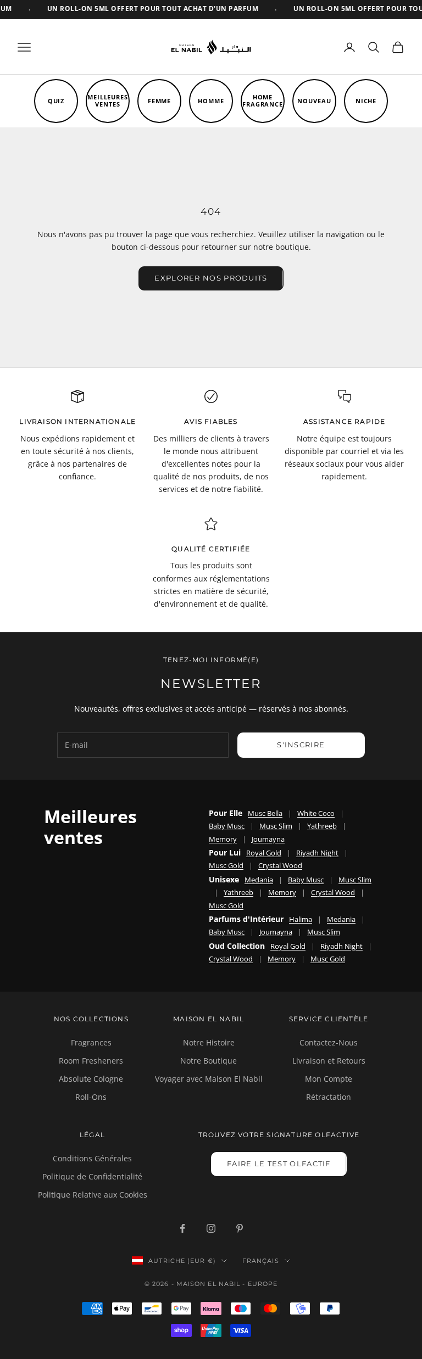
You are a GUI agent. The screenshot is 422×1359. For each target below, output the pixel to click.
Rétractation (328, 1097)
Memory (223, 839)
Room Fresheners (91, 1060)
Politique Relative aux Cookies (92, 1194)
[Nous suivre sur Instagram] (211, 1228)
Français (260, 1261)
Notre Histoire (209, 1042)
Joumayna (268, 839)
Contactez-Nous (328, 1042)
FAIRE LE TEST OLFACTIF (279, 1163)
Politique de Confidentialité (92, 1176)
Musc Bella (265, 813)
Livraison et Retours (328, 1060)
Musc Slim (275, 826)
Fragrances (91, 1042)
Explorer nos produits (210, 277)
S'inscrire (301, 744)
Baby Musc (227, 826)
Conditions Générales (92, 1158)
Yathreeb (322, 826)
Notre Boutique (208, 1060)
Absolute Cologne (91, 1078)
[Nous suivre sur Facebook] (182, 1228)
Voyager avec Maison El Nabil (209, 1078)
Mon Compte (328, 1078)
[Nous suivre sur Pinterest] (239, 1228)
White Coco (316, 813)
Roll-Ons (91, 1097)
